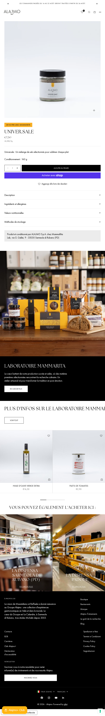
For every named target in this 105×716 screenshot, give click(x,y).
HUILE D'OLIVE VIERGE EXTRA (26, 486)
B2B (6, 636)
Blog (82, 623)
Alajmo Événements (88, 613)
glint (65, 704)
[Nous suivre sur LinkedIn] (63, 697)
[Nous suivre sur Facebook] (41, 697)
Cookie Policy (89, 646)
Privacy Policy (89, 641)
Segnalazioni (89, 651)
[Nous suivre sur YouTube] (56, 697)
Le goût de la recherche (90, 618)
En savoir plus (26, 586)
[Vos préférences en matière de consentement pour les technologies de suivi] (100, 711)
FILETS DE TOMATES (78, 486)
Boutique (84, 599)
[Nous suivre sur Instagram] (49, 697)
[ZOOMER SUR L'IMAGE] (94, 110)
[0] (82, 12)
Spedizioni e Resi (90, 631)
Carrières (8, 641)
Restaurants (85, 604)
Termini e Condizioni (92, 636)
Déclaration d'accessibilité (10, 653)
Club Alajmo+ (10, 646)
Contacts (8, 631)
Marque (83, 609)
